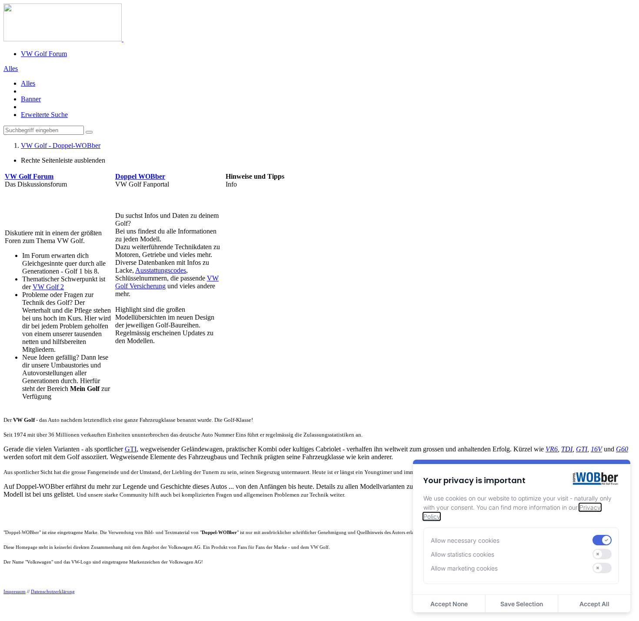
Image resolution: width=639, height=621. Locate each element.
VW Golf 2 (48, 286)
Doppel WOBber (140, 176)
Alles (28, 83)
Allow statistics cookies (462, 554)
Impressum (14, 591)
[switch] (602, 540)
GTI (130, 449)
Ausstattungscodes (160, 270)
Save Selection (521, 604)
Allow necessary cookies (465, 540)
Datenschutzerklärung (53, 591)
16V (596, 449)
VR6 (552, 449)
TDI (566, 449)
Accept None (449, 604)
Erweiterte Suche (44, 114)
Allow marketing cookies (464, 568)
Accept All (594, 604)
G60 (622, 449)
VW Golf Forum (44, 53)
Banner (31, 99)
